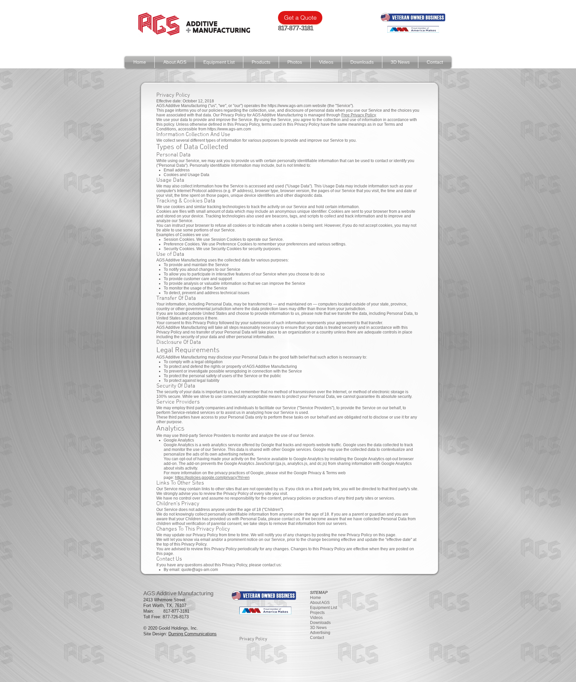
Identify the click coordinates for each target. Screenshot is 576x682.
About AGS (320, 602)
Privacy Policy (253, 639)
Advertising (320, 632)
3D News (318, 627)
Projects (317, 612)
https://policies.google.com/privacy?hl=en (212, 477)
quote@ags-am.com (199, 569)
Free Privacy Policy (358, 115)
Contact (317, 637)
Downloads (320, 622)
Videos (316, 617)
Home (315, 597)
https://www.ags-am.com (289, 105)
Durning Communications (192, 633)
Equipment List (323, 607)
